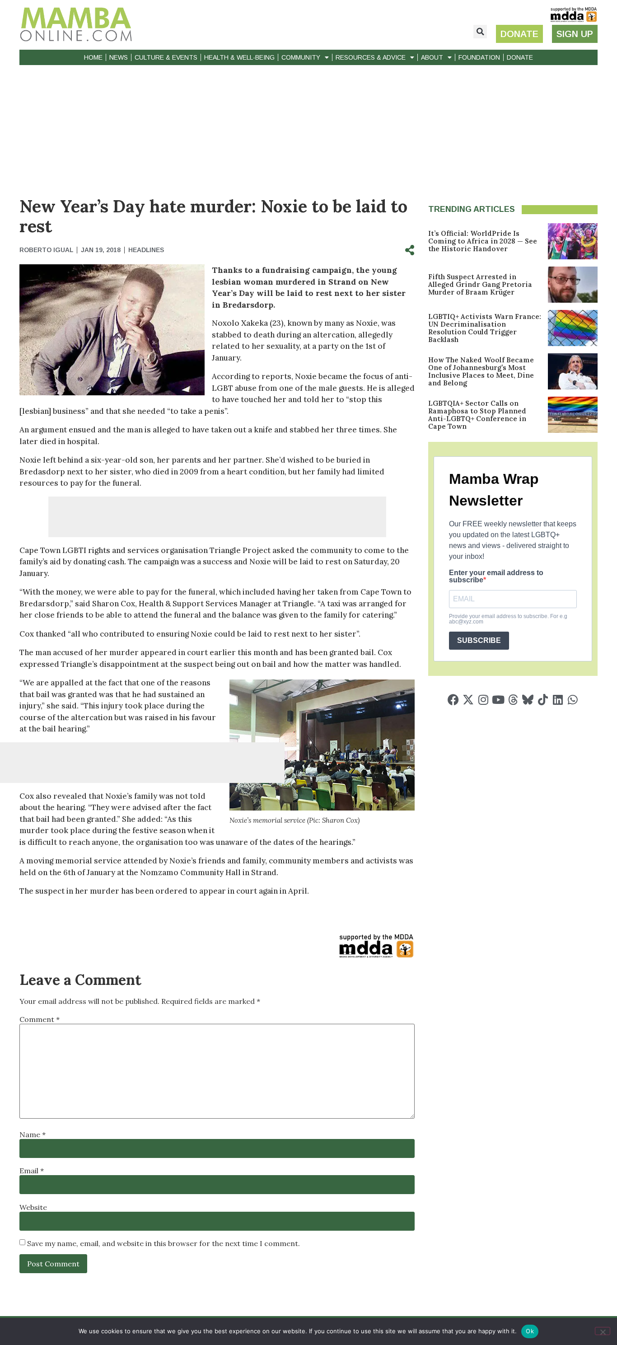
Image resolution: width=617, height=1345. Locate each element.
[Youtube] (498, 699)
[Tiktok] (542, 699)
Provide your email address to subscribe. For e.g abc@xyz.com (508, 619)
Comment (39, 1019)
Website (33, 1207)
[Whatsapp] (572, 699)
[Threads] (513, 699)
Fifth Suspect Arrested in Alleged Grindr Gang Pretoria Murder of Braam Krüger (480, 284)
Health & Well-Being (239, 57)
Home (93, 57)
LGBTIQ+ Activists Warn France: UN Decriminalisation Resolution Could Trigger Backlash (484, 328)
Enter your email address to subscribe (496, 576)
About (432, 57)
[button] (480, 31)
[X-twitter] (468, 699)
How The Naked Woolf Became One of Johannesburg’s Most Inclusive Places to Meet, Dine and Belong (481, 371)
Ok (530, 1331)
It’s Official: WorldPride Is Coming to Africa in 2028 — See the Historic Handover (482, 241)
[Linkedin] (557, 699)
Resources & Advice (371, 57)
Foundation (479, 57)
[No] (602, 1331)
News (118, 57)
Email (31, 1170)
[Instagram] (483, 699)
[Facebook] (453, 699)
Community (300, 57)
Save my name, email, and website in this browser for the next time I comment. (163, 1243)
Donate (520, 57)
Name (32, 1134)
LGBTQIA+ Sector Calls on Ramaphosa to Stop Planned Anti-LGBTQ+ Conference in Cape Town (477, 415)
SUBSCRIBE (479, 640)
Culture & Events (166, 57)
